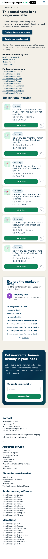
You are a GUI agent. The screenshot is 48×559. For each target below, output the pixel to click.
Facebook (3, 441)
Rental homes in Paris (11, 74)
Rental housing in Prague (12, 526)
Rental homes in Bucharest (13, 86)
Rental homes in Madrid (12, 79)
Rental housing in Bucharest (13, 508)
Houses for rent (8, 62)
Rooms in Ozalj (13, 313)
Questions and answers (12, 479)
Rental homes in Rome (11, 81)
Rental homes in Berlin (11, 76)
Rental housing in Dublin (12, 537)
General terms (8, 457)
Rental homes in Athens (12, 93)
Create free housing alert (16, 39)
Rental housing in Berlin (12, 499)
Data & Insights (8, 477)
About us (6, 450)
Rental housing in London (12, 495)
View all (25, 338)
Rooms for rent (8, 64)
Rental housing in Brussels (13, 539)
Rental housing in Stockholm (14, 528)
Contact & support (10, 453)
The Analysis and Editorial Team (15, 486)
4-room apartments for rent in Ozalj (22, 331)
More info (21, 125)
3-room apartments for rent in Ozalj (22, 327)
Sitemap (5, 466)
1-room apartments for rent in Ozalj (22, 320)
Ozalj (16, 7)
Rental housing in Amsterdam (14, 541)
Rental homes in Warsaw (12, 88)
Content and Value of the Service (16, 464)
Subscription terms (10, 455)
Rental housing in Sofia (11, 530)
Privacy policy (8, 459)
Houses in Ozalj (13, 310)
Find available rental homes (17, 32)
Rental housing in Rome (12, 504)
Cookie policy (8, 462)
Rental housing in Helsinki (12, 533)
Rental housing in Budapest (13, 513)
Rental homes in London (12, 71)
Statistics (6, 481)
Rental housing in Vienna (12, 506)
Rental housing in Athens (12, 515)
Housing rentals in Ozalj (17, 307)
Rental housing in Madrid (12, 501)
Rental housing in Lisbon (12, 524)
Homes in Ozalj (13, 317)
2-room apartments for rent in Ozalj (22, 324)
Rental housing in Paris (11, 497)
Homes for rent (8, 59)
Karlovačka (7, 7)
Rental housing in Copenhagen (15, 535)
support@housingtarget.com (14, 428)
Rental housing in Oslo (11, 544)
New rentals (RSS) (9, 468)
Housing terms (8, 484)
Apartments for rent (10, 57)
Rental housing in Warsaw (13, 510)
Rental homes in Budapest (13, 91)
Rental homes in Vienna (12, 83)
